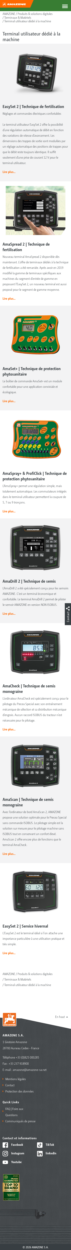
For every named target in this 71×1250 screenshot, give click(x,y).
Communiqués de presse (20, 1120)
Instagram (17, 1153)
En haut (60, 1016)
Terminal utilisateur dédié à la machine (27, 20)
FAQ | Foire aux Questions (14, 1111)
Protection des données (19, 1091)
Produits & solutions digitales (35, 13)
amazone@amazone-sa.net (30, 1069)
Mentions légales (15, 1078)
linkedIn (50, 1153)
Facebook (17, 1144)
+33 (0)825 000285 (27, 1057)
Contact (9, 1084)
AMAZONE (9, 13)
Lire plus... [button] (9, 171)
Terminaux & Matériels (17, 17)
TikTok (49, 1144)
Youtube (16, 1161)
